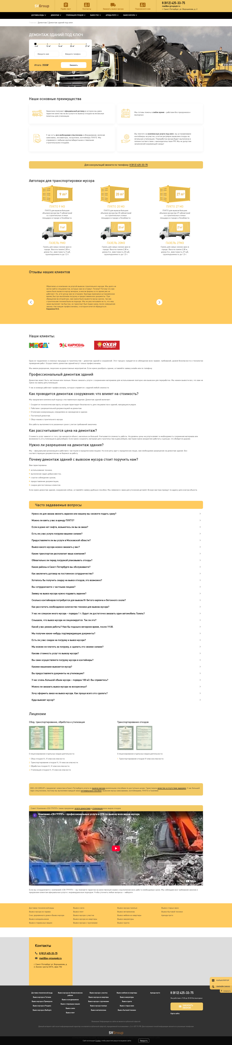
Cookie (98, 1041)
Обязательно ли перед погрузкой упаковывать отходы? (62, 560)
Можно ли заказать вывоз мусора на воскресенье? (59, 686)
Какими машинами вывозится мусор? (52, 666)
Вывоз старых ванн (170, 908)
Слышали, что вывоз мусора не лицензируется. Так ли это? (64, 620)
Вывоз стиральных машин (40, 923)
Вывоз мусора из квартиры (85, 919)
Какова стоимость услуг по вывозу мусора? (55, 653)
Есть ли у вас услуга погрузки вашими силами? (57, 533)
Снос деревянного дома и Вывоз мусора (46, 915)
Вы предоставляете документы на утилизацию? (58, 673)
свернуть (227, 991)
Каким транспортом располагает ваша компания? (59, 553)
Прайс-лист (66, 9)
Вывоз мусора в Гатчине (42, 997)
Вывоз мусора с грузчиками (85, 923)
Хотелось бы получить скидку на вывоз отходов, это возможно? (67, 580)
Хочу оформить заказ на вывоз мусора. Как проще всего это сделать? (70, 693)
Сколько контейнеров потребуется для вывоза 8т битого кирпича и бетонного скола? (79, 600)
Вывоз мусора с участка (83, 915)
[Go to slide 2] (115, 319)
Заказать (74, 65)
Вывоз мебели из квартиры (129, 915)
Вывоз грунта (123, 923)
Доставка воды (37, 15)
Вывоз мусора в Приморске (42, 1001)
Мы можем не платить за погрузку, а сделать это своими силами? (67, 646)
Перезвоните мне (142, 9)
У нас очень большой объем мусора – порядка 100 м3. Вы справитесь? (70, 679)
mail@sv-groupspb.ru (171, 6)
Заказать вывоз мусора (113, 9)
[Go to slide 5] (116, 319)
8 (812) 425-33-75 (173, 3)
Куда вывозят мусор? (43, 699)
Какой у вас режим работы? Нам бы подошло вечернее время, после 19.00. (72, 626)
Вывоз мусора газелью (127, 908)
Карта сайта (174, 1013)
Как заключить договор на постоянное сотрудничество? (62, 573)
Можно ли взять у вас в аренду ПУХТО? (53, 520)
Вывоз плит (78, 911)
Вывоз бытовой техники (172, 911)
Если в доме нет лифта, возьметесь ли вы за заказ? (60, 526)
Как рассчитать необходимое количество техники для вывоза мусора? (70, 606)
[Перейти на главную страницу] (42, 6)
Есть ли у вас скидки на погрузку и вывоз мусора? (59, 639)
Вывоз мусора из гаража (40, 911)
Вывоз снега (78, 908)
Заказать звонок (188, 1006)
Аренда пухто (167, 915)
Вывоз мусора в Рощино (42, 1006)
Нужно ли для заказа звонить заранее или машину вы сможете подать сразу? (74, 513)
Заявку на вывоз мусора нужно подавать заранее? (59, 593)
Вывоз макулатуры (125, 919)
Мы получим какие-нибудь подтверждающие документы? (63, 633)
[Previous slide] (31, 302)
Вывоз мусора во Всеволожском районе (70, 994)
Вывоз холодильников (39, 919)
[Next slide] (159, 302)
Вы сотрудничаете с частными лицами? (53, 586)
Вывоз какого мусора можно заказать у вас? (56, 546)
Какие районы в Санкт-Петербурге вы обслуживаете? (61, 566)
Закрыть (144, 1040)
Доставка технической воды (41, 908)
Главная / (33, 22)
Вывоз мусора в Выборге (42, 1010)
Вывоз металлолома (126, 911)
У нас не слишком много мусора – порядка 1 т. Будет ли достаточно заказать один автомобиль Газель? (88, 613)
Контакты (87, 9)
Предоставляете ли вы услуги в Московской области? (61, 540)
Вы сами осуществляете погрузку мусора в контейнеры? (62, 659)
